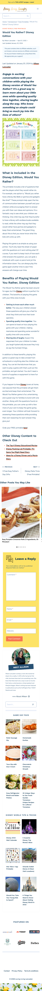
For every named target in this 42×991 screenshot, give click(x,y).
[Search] (33, 704)
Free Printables (20, 28)
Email (10, 620)
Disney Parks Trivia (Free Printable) (32, 471)
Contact (7, 971)
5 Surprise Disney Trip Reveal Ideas (27, 840)
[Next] (39, 516)
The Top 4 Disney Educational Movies (21, 445)
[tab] (16, 547)
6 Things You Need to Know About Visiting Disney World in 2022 (28, 900)
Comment (11, 575)
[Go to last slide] (3, 516)
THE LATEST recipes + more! (24, 2)
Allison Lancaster (9, 40)
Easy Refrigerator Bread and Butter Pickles (12, 795)
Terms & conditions (31, 971)
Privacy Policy (17, 971)
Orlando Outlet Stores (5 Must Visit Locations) (28, 869)
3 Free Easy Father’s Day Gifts (10, 471)
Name (10, 609)
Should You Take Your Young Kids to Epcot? (12, 897)
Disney (19, 291)
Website (10, 631)
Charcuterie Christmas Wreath (27, 766)
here (25, 428)
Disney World (7, 28)
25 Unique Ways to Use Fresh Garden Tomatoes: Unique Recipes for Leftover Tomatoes (29, 800)
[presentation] (21, 512)
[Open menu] (38, 8)
